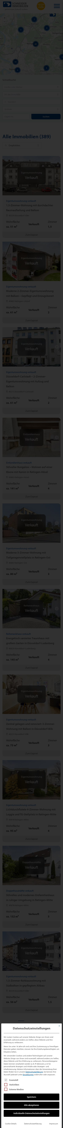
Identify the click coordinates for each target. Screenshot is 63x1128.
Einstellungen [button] (28, 1074)
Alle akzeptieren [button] (31, 1105)
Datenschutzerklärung (34, 1072)
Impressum (53, 1123)
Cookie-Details (11, 1123)
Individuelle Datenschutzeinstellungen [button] (31, 1113)
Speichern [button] (31, 1097)
